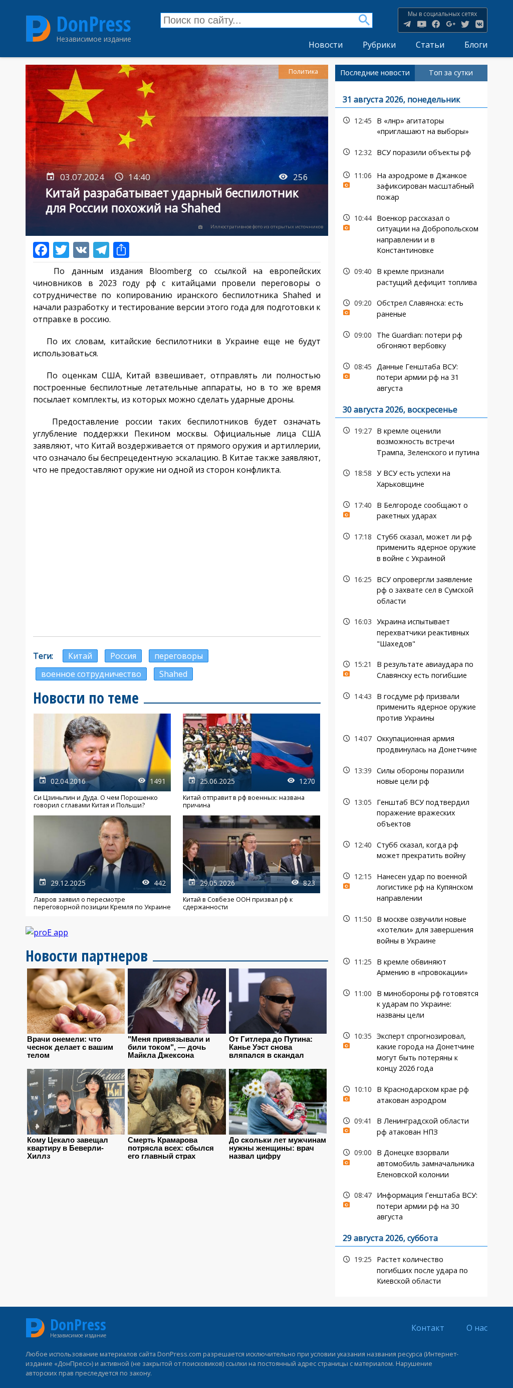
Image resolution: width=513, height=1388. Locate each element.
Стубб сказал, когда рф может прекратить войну (411, 849)
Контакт (427, 1327)
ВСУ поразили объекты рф (411, 152)
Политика (303, 71)
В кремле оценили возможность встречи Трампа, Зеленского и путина (411, 441)
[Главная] (38, 28)
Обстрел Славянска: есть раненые (411, 307)
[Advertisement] (177, 556)
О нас (476, 1327)
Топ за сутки (451, 72)
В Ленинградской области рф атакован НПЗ (411, 1125)
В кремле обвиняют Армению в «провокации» (411, 966)
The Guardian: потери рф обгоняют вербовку (411, 339)
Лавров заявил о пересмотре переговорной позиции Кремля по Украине (102, 863)
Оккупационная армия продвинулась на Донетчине (411, 742)
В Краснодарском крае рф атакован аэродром (411, 1093)
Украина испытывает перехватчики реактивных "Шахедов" (411, 631)
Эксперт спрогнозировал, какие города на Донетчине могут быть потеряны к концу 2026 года (411, 1051)
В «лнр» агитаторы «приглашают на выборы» (411, 125)
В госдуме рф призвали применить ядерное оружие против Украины (411, 706)
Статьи (430, 44)
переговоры (178, 655)
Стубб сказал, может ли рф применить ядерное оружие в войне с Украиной (411, 546)
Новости (326, 44)
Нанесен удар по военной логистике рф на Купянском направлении (411, 886)
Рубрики (379, 44)
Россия (123, 655)
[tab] (375, 73)
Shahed (173, 673)
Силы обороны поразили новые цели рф (411, 774)
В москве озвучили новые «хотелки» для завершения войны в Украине (411, 929)
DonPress (93, 24)
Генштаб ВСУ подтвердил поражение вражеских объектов (411, 812)
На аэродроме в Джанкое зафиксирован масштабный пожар (411, 185)
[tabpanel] (411, 689)
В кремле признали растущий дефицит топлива (411, 275)
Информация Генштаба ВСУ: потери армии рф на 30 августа (411, 1205)
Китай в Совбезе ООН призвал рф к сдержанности (251, 863)
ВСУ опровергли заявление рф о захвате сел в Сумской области (411, 589)
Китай (80, 655)
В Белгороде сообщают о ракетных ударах (411, 509)
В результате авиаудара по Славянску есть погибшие (411, 668)
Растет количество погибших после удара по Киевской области (411, 1269)
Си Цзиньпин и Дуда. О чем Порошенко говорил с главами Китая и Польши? (102, 761)
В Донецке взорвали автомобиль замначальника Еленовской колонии (411, 1162)
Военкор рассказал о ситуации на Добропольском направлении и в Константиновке (411, 233)
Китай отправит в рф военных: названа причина (251, 761)
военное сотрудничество (91, 673)
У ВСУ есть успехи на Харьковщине (411, 477)
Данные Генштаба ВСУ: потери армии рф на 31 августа (411, 376)
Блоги (475, 44)
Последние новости (375, 72)
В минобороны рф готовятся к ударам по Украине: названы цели (411, 1003)
